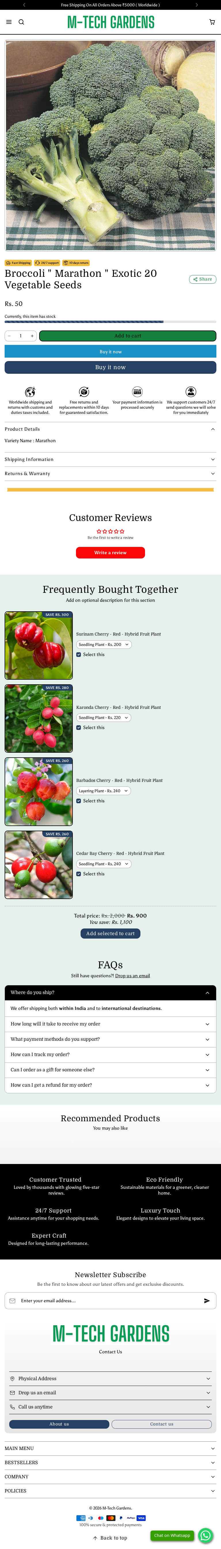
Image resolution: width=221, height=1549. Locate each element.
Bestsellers (21, 1462)
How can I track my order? (40, 1054)
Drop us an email (132, 975)
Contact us (162, 1424)
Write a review (110, 552)
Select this (93, 654)
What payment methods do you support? (55, 1039)
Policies (15, 1491)
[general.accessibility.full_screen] (207, 48)
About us (59, 1424)
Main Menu (19, 1448)
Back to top (113, 1538)
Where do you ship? (32, 992)
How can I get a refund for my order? (51, 1085)
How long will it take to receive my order (55, 1024)
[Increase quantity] (32, 335)
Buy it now (111, 351)
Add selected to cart (110, 933)
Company (16, 1476)
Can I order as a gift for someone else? (53, 1069)
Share (205, 279)
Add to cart (128, 336)
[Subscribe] (207, 1301)
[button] (9, 22)
